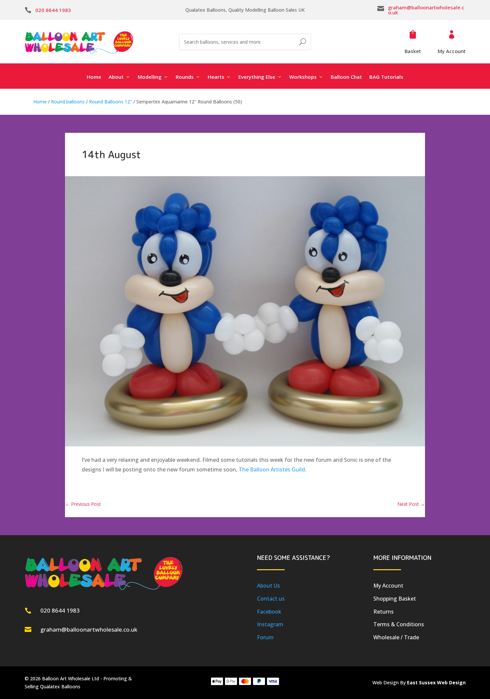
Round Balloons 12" (110, 101)
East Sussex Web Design (436, 682)
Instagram (270, 624)
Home (94, 77)
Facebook (269, 611)
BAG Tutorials (386, 77)
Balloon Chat (346, 77)
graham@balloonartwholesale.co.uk (426, 10)
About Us (268, 585)
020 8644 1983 (53, 10)
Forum (265, 637)
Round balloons (68, 101)
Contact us (271, 598)
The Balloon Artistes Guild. (272, 469)
